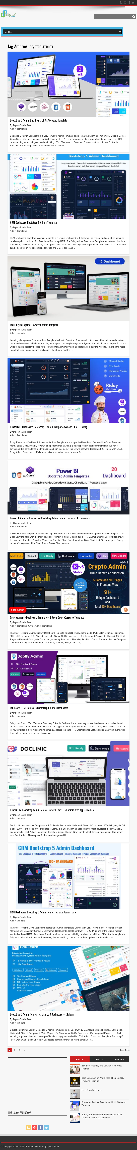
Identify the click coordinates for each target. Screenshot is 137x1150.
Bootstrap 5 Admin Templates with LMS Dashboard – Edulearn (42, 1014)
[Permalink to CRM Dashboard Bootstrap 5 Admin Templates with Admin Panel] (68, 908)
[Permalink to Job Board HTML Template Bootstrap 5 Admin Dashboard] (68, 703)
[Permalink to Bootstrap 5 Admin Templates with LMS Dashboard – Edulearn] (68, 1010)
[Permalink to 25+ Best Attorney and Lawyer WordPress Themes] (75, 1073)
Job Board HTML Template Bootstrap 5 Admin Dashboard (39, 708)
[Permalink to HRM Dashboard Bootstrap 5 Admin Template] (68, 218)
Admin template (17, 333)
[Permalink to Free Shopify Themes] (75, 1098)
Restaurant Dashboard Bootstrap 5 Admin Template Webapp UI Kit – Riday (48, 427)
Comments (119, 1059)
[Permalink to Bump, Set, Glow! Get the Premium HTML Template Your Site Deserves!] (75, 1122)
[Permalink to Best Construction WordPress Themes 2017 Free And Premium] (75, 1086)
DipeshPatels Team (22, 125)
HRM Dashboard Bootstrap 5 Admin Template (33, 222)
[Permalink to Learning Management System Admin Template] (68, 320)
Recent (99, 1059)
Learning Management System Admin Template (34, 325)
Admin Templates (18, 129)
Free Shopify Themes (92, 1090)
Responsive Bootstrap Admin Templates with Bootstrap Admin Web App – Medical (52, 810)
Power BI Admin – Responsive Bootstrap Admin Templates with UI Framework (50, 518)
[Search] (133, 16)
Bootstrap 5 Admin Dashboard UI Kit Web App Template (38, 120)
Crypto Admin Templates (40, 626)
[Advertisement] (37, 1082)
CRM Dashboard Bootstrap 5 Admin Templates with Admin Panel (43, 912)
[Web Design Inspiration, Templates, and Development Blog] (8, 16)
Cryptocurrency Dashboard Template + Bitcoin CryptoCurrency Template (47, 617)
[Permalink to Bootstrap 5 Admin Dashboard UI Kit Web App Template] (68, 116)
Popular (79, 1059)
